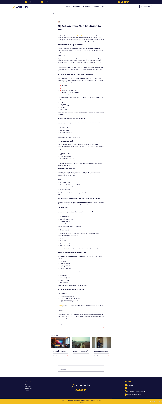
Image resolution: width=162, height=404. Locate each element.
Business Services (27, 388)
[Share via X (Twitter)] (61, 324)
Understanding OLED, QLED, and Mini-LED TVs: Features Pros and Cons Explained (60, 350)
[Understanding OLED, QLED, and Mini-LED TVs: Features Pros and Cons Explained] (60, 342)
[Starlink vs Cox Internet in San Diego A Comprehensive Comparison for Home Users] (81, 342)
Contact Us (26, 392)
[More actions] (103, 22)
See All (109, 335)
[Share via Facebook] (58, 324)
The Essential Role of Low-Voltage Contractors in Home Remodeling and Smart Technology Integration (101, 350)
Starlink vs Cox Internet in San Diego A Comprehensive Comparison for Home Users (80, 350)
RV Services (26, 390)
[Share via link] (67, 324)
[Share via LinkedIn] (64, 324)
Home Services (27, 386)
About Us (26, 384)
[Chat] (26, 2)
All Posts (52, 13)
